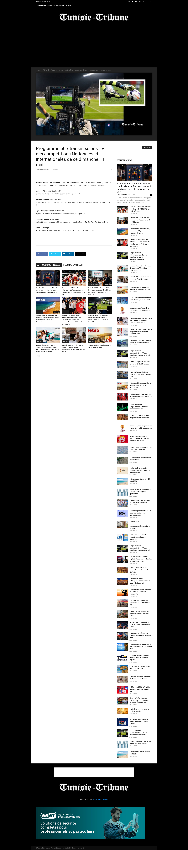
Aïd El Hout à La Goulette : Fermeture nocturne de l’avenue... (138, 537)
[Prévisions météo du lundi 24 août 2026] (122, 754)
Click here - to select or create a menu (54, 6)
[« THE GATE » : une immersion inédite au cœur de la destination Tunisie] (122, 669)
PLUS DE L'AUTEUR (72, 265)
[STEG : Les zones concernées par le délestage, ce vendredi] (122, 300)
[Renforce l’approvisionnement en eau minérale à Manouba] (122, 364)
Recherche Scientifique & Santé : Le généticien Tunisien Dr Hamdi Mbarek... (140, 332)
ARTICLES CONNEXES (48, 265)
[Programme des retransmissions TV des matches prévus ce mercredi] (122, 548)
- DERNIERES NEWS (94, 284)
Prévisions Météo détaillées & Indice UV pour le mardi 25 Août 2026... (140, 647)
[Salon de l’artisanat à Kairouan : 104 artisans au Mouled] (122, 679)
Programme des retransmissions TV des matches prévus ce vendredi (139, 353)
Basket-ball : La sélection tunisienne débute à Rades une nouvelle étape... (140, 470)
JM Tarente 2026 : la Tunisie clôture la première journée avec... (139, 689)
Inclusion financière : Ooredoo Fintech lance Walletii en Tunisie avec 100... (140, 268)
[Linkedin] (139, 1)
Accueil (38, 70)
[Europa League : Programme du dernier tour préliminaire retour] (122, 428)
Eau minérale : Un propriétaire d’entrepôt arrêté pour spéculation (139, 492)
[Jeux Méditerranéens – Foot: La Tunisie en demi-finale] (122, 503)
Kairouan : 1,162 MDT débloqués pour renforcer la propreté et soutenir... (139, 581)
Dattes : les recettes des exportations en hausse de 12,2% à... (139, 570)
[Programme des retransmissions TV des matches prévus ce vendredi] (122, 353)
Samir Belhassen (122, 194)
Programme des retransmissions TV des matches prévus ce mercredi (139, 548)
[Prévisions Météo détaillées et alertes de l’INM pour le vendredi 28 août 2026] (122, 386)
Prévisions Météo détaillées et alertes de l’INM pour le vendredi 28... (140, 385)
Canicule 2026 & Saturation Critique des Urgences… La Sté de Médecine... (140, 220)
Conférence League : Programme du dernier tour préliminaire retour (139, 407)
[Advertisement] (73, 175)
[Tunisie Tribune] (94, 17)
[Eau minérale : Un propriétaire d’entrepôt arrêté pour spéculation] (122, 492)
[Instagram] (136, 1)
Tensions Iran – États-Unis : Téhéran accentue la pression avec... (140, 636)
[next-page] (40, 356)
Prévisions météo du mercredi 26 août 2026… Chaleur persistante (140, 592)
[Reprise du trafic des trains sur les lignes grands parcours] (122, 343)
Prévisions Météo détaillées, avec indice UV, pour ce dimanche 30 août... (139, 231)
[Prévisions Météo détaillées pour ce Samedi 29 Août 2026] (100, 335)
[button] (129, 1)
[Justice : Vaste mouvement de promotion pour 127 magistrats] (122, 396)
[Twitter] (147, 1)
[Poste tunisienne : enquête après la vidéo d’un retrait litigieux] (122, 658)
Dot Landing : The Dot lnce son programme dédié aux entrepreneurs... (140, 513)
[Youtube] (150, 1)
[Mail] (143, 1)
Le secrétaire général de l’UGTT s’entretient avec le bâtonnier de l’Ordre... (139, 438)
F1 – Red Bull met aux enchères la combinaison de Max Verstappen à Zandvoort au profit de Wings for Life (134, 187)
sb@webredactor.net (100, 799)
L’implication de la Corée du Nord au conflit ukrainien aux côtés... (139, 625)
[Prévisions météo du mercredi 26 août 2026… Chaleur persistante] (122, 592)
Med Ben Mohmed (43, 169)
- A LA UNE (45, 70)
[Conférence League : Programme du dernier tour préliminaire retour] (122, 407)
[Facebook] (132, 1)
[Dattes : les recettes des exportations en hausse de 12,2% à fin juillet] (122, 570)
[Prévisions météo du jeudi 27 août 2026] (122, 481)
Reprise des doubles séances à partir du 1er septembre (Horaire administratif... (140, 321)
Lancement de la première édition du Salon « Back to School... (138, 722)
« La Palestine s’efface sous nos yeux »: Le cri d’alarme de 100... (139, 603)
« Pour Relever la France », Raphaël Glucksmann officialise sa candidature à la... (140, 559)
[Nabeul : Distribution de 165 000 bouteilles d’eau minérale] (122, 744)
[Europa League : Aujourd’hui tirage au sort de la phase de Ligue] (122, 310)
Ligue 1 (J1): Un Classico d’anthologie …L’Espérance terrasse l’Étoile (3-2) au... (138, 700)
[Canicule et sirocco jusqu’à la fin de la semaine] (122, 711)
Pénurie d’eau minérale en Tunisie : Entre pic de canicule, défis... (140, 374)
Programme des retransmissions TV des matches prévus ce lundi (138, 733)
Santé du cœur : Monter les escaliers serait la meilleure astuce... (139, 614)
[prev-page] (37, 356)
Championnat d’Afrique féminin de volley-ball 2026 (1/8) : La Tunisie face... (140, 209)
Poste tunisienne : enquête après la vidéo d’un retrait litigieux (139, 657)
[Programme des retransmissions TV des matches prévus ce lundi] (122, 733)
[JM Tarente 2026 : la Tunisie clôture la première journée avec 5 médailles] (122, 690)
